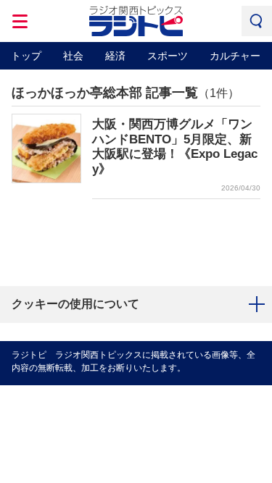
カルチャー (235, 56)
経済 (115, 56)
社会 (73, 56)
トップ (26, 56)
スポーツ (167, 56)
